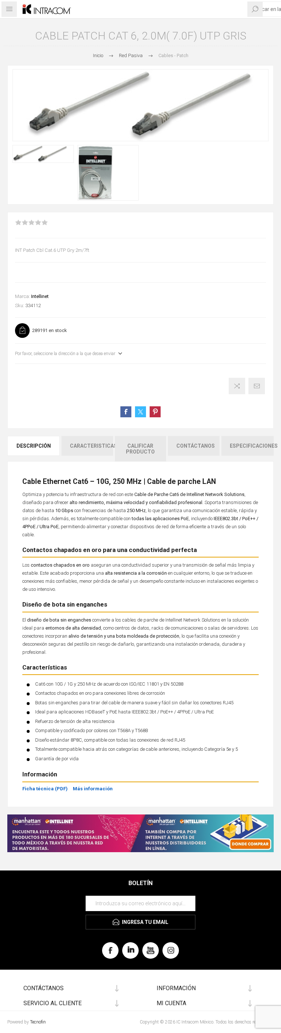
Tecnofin (38, 1022)
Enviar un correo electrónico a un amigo (256, 386)
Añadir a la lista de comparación (237, 386)
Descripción (33, 446)
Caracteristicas (91, 446)
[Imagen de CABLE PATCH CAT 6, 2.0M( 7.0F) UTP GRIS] (43, 154)
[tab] (34, 449)
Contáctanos (195, 446)
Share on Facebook (125, 411)
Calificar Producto (140, 449)
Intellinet (40, 296)
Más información (93, 788)
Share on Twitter (140, 411)
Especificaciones (252, 446)
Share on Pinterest (155, 411)
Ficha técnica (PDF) (45, 788)
